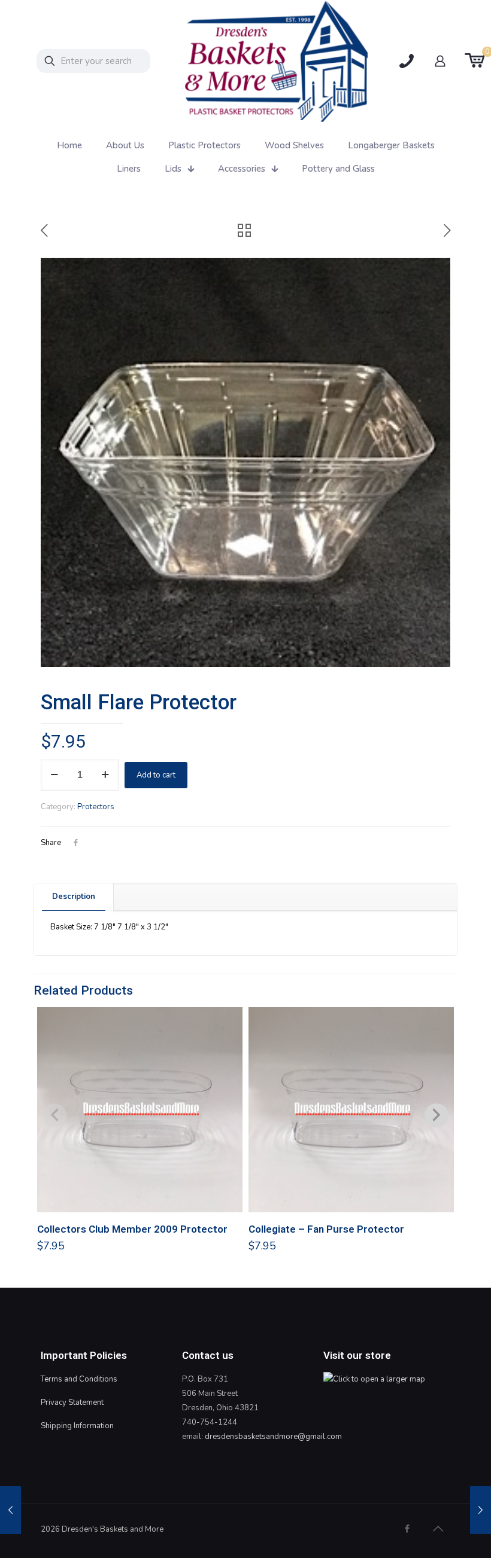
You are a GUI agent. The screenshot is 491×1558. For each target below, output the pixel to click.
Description (73, 896)
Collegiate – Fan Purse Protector (326, 1229)
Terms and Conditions (79, 1379)
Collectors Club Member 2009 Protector (132, 1229)
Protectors (95, 806)
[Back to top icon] (437, 1529)
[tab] (74, 896)
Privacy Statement (72, 1402)
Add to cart (156, 775)
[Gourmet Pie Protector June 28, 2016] (480, 1510)
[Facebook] (407, 1529)
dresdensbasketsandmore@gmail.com (273, 1436)
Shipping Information (77, 1425)
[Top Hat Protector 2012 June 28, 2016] (10, 1510)
